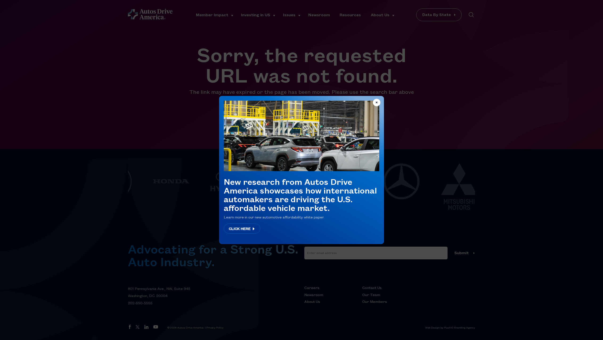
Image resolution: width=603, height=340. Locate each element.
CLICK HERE (240, 228)
